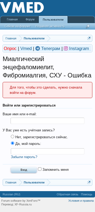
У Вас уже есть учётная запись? (29, 130)
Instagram (79, 48)
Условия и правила (81, 200)
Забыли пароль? (24, 157)
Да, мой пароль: (27, 144)
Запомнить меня (55, 170)
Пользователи (53, 19)
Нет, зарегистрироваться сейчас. (41, 137)
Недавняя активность (50, 26)
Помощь (86, 194)
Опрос (11, 48)
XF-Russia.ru (23, 204)
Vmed (26, 48)
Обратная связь (67, 194)
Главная (12, 19)
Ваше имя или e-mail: (20, 114)
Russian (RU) (11, 194)
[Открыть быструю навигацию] (89, 38)
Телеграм (51, 48)
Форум (30, 19)
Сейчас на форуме (17, 26)
